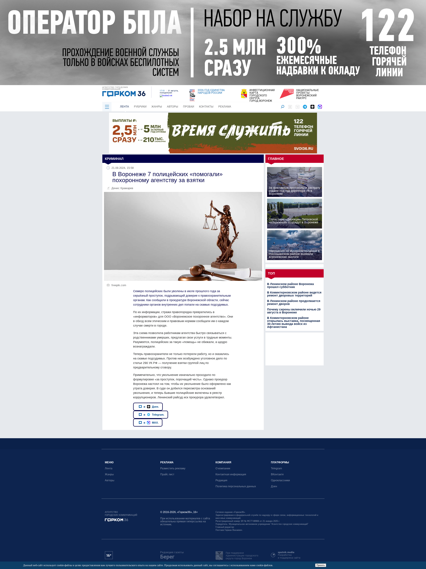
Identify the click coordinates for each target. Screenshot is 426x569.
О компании (222, 468)
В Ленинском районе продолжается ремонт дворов (293, 302)
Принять (321, 565)
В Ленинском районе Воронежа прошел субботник (290, 285)
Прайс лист (167, 474)
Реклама (224, 106)
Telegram (276, 468)
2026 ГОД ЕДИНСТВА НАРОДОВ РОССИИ (211, 91)
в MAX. (151, 422)
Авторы (172, 106)
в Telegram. (154, 414)
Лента (124, 106)
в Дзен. (151, 406)
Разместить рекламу (172, 468)
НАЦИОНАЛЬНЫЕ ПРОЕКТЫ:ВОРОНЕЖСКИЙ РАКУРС (307, 94)
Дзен (274, 486)
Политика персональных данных (235, 486)
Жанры (156, 106)
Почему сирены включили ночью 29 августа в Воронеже (293, 311)
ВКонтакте (277, 474)
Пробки (188, 106)
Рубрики (140, 106)
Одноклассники (280, 480)
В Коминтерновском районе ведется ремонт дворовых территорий (294, 294)
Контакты (206, 106)
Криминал (114, 159)
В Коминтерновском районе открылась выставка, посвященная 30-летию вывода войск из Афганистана (293, 322)
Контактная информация (230, 474)
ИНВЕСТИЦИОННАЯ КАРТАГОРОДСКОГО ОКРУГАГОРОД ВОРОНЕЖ (262, 95)
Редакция (221, 480)
